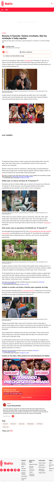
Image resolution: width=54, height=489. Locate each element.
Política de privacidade (42, 470)
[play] (26, 372)
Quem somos (42, 463)
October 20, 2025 (24, 177)
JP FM (50, 470)
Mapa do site (42, 473)
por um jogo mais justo (28, 290)
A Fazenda (5, 423)
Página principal (33, 464)
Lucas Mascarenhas (14, 406)
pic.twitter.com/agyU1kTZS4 (9, 283)
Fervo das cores (23, 479)
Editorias (23, 460)
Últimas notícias (23, 463)
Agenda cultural (23, 473)
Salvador (23, 468)
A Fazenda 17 (13, 423)
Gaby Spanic (21, 423)
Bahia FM (51, 468)
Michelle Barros (30, 423)
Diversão (23, 470)
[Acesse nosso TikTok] (11, 470)
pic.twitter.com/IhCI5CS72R (9, 351)
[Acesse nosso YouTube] (15, 470)
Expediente (42, 465)
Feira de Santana (31, 467)
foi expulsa (28, 60)
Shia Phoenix (39, 423)
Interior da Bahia (32, 461)
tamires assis (5, 427)
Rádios (50, 460)
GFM (50, 463)
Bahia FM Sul (51, 465)
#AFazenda (15, 176)
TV (6, 10)
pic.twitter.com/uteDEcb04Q (26, 176)
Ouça (6, 52)
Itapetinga (31, 470)
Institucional (42, 460)
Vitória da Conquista (31, 474)
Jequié (31, 472)
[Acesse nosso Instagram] (1, 470)
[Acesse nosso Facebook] (4, 470)
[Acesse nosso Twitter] (8, 470)
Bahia (22, 466)
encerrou (47, 222)
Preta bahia (24, 476)
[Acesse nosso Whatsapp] (18, 470)
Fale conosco (42, 467)
